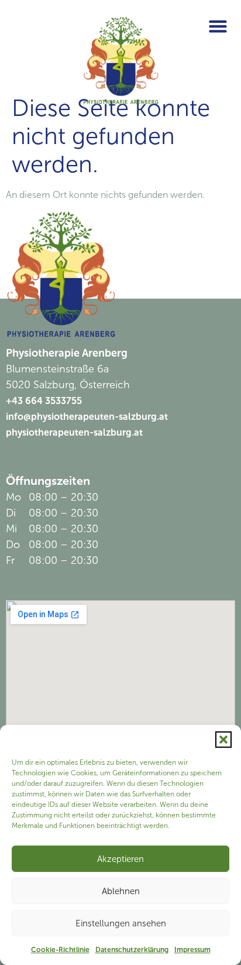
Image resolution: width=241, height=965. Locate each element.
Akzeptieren (120, 859)
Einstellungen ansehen (120, 923)
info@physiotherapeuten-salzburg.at (87, 417)
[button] (223, 739)
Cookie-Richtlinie (60, 950)
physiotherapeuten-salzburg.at (74, 432)
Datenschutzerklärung (131, 950)
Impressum (192, 950)
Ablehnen (121, 891)
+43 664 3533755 (44, 401)
